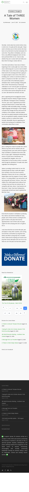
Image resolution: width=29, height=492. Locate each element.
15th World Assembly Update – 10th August (13, 418)
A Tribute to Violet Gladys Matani (10, 343)
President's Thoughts (15, 11)
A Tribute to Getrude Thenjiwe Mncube (11, 324)
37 (5, 313)
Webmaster (7, 22)
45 (20, 313)
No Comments (22, 22)
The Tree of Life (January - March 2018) (12, 303)
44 (16, 313)
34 (17, 308)
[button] (27, 2)
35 (21, 308)
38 (9, 313)
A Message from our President (9, 339)
